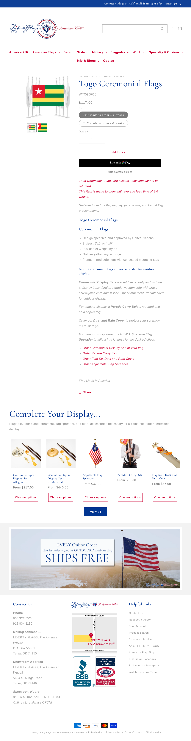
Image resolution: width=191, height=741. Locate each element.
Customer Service (140, 639)
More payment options (120, 172)
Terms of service (133, 732)
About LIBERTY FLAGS (144, 645)
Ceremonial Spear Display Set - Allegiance (24, 478)
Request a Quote (140, 619)
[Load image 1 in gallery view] (31, 127)
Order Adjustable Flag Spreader (105, 364)
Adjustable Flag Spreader (93, 476)
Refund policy (95, 732)
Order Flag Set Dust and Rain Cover (108, 358)
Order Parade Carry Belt (100, 353)
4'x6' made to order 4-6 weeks (103, 123)
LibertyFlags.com (47, 732)
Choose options (26, 497)
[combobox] (134, 29)
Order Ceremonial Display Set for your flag (113, 348)
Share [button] (87, 392)
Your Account (137, 626)
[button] (45, 52)
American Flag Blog (141, 652)
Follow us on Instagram (144, 665)
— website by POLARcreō (70, 732)
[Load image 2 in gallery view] (42, 127)
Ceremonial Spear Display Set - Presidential (59, 478)
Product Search (139, 632)
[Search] (162, 29)
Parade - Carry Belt (129, 475)
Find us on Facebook (142, 658)
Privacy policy (113, 732)
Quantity (84, 131)
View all (95, 511)
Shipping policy (153, 732)
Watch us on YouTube (143, 672)
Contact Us (136, 613)
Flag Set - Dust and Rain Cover (164, 476)
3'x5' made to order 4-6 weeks (103, 114)
